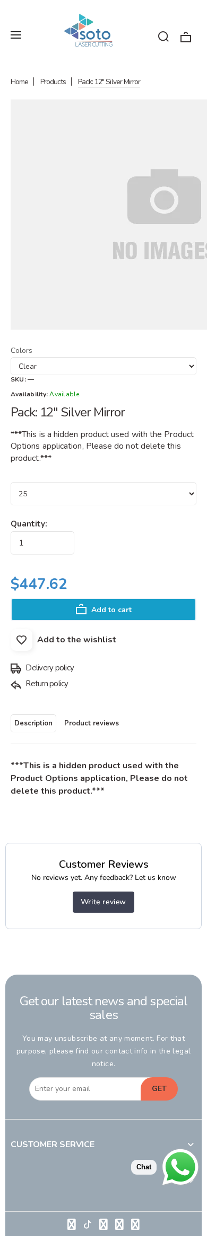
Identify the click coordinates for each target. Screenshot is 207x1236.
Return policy (46, 683)
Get (159, 1089)
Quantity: (29, 524)
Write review (103, 902)
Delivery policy (49, 667)
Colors (21, 351)
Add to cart (110, 610)
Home (19, 82)
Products (53, 82)
